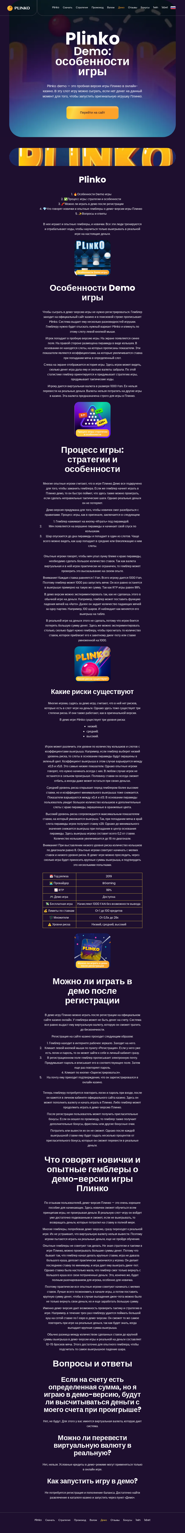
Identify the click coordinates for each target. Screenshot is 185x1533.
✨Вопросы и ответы (92, 214)
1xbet (165, 7)
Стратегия (82, 7)
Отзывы (132, 7)
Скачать (67, 7)
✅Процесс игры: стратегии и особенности (92, 199)
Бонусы (145, 7)
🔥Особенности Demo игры (92, 194)
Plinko (55, 7)
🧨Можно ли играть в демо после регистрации (92, 204)
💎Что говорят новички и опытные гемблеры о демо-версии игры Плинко (92, 209)
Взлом (111, 7)
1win (155, 7)
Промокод (98, 7)
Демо (121, 7)
